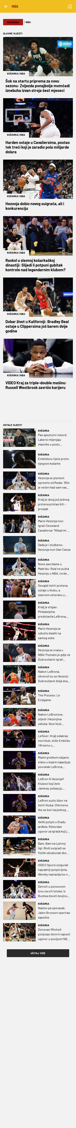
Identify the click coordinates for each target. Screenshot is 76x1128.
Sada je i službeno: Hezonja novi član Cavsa (54, 547)
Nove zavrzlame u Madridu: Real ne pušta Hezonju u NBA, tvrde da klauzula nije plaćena (54, 569)
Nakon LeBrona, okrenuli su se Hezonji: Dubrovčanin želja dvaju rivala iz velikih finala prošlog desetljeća (54, 676)
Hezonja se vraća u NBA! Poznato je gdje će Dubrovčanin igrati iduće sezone (54, 655)
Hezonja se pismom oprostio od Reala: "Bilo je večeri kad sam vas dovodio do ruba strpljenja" (54, 483)
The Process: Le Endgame (49, 697)
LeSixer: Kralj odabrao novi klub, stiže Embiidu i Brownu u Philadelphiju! (54, 741)
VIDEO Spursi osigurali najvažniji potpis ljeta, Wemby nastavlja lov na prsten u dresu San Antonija (53, 870)
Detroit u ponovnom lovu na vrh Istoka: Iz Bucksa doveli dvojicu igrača (52, 891)
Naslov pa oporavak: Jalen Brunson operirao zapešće (54, 912)
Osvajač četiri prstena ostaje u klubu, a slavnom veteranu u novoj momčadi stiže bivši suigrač (53, 590)
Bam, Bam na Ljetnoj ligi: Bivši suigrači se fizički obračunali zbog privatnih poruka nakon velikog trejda (53, 848)
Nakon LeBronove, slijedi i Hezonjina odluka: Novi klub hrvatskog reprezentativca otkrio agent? (53, 719)
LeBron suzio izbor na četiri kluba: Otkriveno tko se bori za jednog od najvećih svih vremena (54, 805)
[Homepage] (69, 6)
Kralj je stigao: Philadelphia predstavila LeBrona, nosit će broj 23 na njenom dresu (52, 612)
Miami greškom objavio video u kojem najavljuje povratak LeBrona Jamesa (54, 762)
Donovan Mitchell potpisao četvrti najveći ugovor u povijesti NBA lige (54, 934)
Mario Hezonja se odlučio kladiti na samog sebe (49, 633)
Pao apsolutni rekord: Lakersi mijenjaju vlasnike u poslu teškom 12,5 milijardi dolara (52, 440)
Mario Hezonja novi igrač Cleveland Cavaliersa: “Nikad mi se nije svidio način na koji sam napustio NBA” (54, 526)
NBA (22, 73)
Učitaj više (38, 953)
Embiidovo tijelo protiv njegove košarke (53, 461)
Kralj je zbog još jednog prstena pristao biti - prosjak (53, 504)
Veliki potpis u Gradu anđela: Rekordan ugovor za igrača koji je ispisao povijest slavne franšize (53, 827)
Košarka (13, 22)
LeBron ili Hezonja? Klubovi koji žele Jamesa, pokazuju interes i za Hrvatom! (52, 784)
